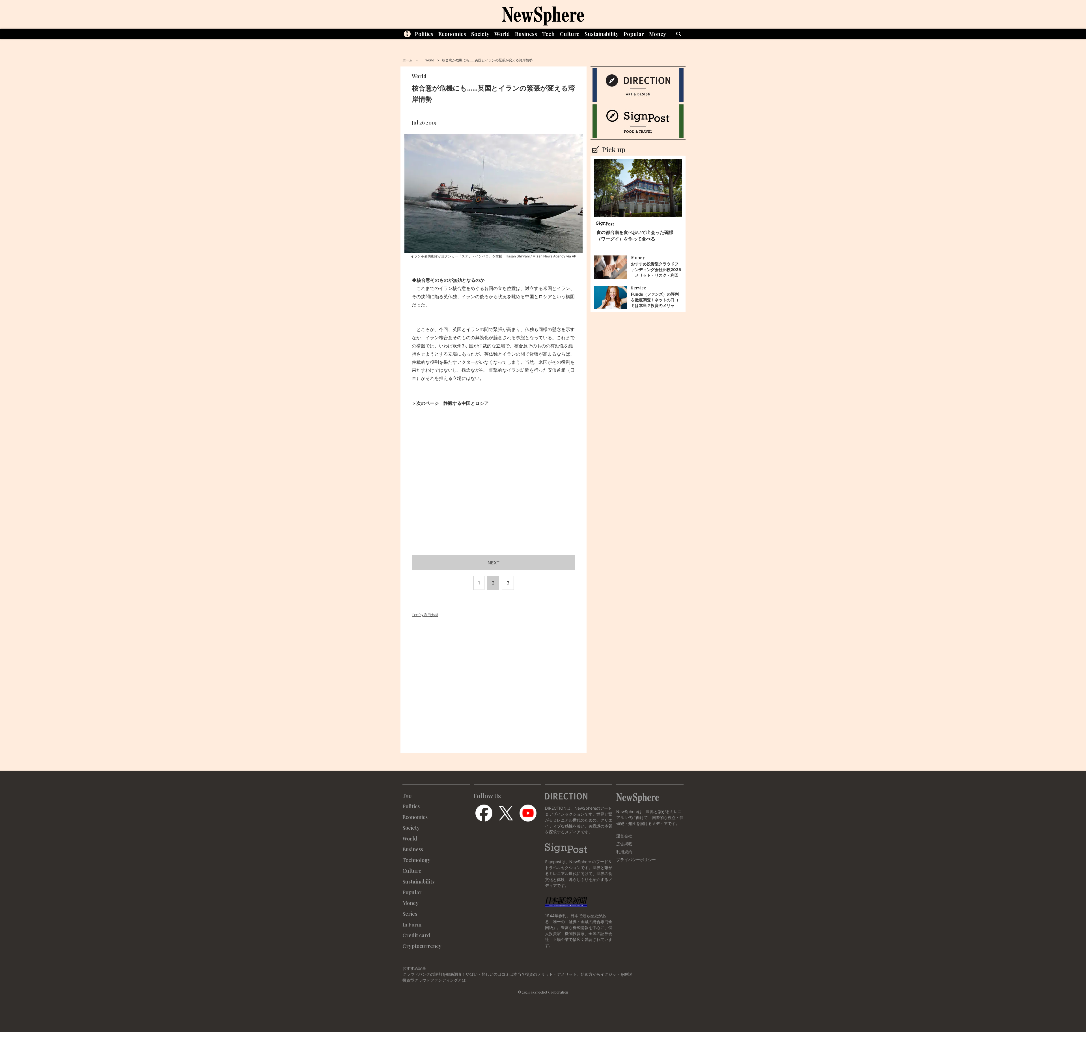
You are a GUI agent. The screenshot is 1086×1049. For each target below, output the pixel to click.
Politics (424, 33)
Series (409, 913)
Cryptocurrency (421, 946)
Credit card (416, 935)
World (502, 33)
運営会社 (624, 835)
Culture (569, 33)
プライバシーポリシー (636, 859)
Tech (548, 33)
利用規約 (624, 851)
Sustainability (602, 33)
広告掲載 (624, 843)
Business (526, 33)
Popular (634, 33)
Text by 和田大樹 (425, 614)
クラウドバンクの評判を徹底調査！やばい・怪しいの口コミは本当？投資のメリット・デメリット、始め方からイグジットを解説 (517, 974)
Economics (452, 33)
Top (406, 795)
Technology (416, 860)
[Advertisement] (493, 496)
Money (657, 33)
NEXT (493, 563)
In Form (411, 924)
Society (480, 33)
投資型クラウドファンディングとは (434, 980)
